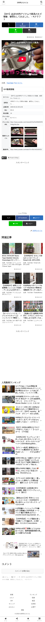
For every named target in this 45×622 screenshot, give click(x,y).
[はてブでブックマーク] (37, 560)
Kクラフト (18, 83)
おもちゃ (12, 607)
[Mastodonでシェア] (17, 555)
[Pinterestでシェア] (17, 566)
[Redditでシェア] (27, 560)
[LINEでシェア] (7, 566)
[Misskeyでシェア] (37, 555)
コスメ (12, 597)
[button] (29, 30)
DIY (5, 157)
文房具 (33, 604)
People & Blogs (14, 157)
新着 (11, 594)
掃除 (22, 610)
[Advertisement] (22, 187)
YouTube (10, 83)
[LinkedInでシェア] (27, 566)
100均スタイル (22, 2)
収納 (33, 597)
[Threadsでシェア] (17, 560)
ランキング (33, 594)
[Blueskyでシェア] (27, 555)
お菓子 (33, 607)
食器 (33, 601)
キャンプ (12, 604)
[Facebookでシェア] (7, 560)
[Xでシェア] (7, 555)
